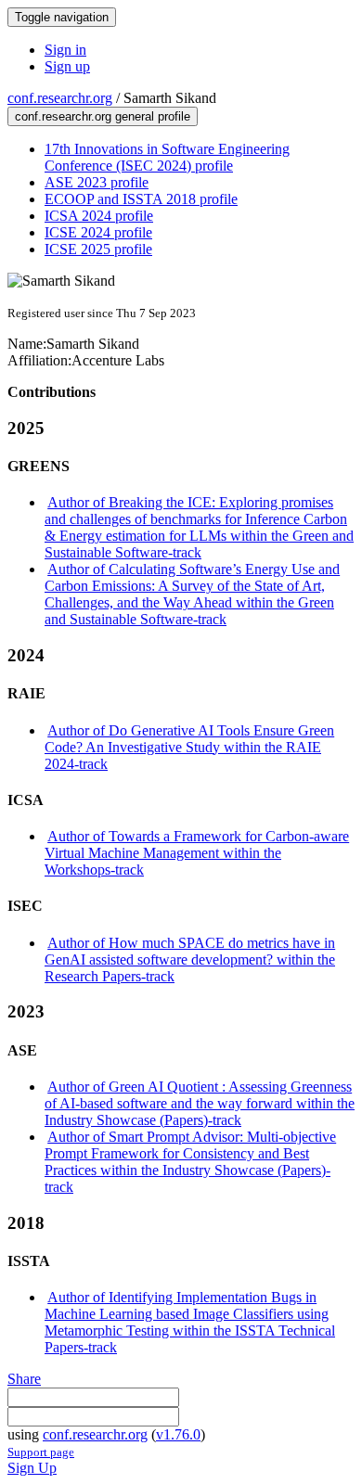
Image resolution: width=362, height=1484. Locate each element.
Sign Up (32, 1468)
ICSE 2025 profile (98, 249)
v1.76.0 (178, 1434)
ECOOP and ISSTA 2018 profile (141, 199)
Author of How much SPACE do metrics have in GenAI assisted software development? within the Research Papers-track (190, 959)
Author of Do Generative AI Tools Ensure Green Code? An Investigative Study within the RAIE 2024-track (189, 747)
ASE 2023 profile (97, 182)
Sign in (65, 50)
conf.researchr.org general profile (102, 116)
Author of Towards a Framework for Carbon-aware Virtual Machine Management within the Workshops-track (197, 852)
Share (24, 1379)
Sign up (67, 66)
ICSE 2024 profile (98, 232)
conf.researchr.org (59, 98)
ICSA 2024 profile (99, 216)
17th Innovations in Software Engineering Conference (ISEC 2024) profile (167, 157)
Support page (40, 1452)
